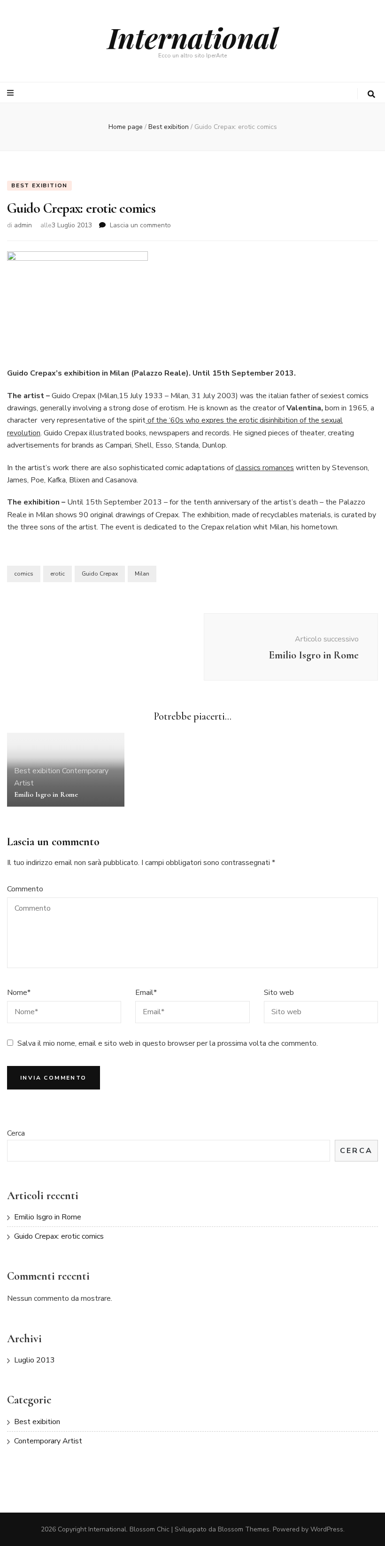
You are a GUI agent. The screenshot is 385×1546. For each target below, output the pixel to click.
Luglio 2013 (34, 1360)
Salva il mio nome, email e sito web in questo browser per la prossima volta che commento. (167, 1043)
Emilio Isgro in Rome (46, 794)
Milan (142, 573)
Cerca (16, 1133)
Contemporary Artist (48, 1441)
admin (23, 225)
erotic (57, 573)
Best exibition (39, 185)
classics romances (264, 468)
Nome (19, 992)
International (193, 37)
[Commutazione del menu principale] (11, 93)
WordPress (326, 1529)
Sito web (279, 992)
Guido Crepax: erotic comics (59, 1236)
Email (146, 992)
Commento (25, 889)
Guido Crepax (100, 573)
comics (23, 573)
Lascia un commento (140, 225)
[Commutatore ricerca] (371, 94)
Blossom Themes (244, 1529)
